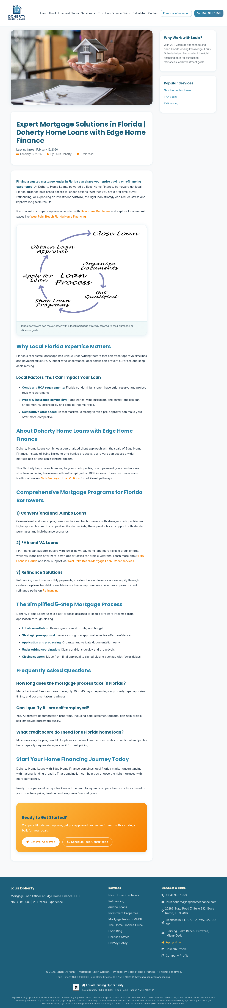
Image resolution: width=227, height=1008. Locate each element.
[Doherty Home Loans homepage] (17, 13)
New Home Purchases (95, 211)
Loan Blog (115, 931)
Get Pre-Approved (43, 842)
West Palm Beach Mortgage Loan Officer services (100, 561)
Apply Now (173, 942)
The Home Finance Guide (114, 13)
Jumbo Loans (117, 907)
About (52, 13)
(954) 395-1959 (210, 13)
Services (86, 13)
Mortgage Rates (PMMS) (125, 919)
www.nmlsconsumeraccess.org (153, 977)
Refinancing (51, 590)
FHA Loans (170, 96)
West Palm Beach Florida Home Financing (58, 216)
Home (42, 13)
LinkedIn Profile (176, 949)
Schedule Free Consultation (89, 842)
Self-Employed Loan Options (60, 478)
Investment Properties (123, 913)
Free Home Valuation (176, 13)
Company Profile (177, 955)
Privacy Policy (118, 943)
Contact (153, 13)
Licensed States (68, 13)
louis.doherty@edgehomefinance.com (191, 902)
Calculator (139, 13)
